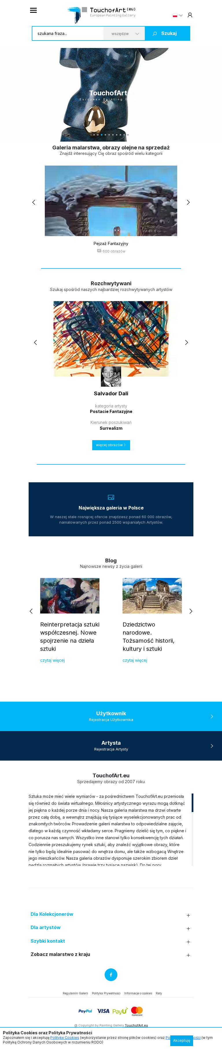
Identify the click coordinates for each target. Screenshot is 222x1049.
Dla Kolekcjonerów (52, 914)
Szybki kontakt (48, 941)
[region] (111, 829)
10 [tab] (128, 135)
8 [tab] (120, 135)
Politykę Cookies (64, 1037)
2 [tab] (98, 135)
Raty (159, 993)
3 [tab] (101, 135)
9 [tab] (124, 135)
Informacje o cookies (138, 993)
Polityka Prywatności (106, 993)
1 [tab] (94, 135)
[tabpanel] (111, 95)
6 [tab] (113, 135)
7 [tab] (116, 135)
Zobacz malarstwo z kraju (60, 954)
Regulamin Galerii (75, 993)
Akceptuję (181, 1040)
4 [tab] (105, 135)
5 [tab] (109, 135)
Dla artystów (46, 927)
